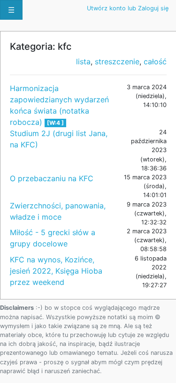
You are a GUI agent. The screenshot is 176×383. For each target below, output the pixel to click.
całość (155, 61)
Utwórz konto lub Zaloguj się (127, 8)
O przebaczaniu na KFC (51, 178)
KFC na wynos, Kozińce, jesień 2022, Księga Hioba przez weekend (56, 271)
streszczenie (117, 61)
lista (83, 61)
